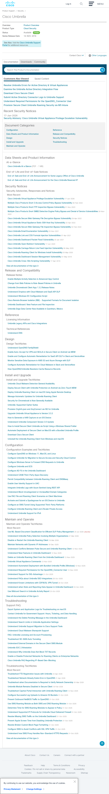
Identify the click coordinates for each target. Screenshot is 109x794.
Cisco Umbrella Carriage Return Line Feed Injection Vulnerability (35, 248)
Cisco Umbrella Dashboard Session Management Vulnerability (35, 257)
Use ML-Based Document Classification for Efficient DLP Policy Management (41, 532)
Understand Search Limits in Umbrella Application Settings (33, 622)
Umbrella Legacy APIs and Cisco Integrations (27, 323)
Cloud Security (30, 28)
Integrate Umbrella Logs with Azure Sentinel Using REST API (34, 488)
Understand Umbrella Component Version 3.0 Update (31, 422)
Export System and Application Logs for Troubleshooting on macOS (37, 609)
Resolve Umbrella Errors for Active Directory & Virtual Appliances (36, 85)
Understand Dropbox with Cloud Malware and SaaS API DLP (34, 292)
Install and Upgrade (15, 142)
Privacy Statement (12, 789)
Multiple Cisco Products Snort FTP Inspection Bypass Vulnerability (36, 207)
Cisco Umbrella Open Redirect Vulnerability (26, 244)
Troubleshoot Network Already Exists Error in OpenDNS (32, 678)
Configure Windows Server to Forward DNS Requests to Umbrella (36, 462)
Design (9, 138)
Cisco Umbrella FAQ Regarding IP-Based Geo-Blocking (32, 660)
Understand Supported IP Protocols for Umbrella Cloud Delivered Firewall (40, 712)
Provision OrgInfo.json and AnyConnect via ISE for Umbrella (33, 409)
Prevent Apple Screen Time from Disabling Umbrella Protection (35, 721)
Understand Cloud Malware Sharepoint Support (28, 631)
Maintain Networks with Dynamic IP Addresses (28, 544)
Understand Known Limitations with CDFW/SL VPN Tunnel (33, 583)
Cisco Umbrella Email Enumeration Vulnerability (28, 231)
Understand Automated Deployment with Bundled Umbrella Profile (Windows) (41, 566)
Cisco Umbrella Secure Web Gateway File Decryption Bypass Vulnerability (40, 218)
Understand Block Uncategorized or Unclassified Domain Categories (37, 492)
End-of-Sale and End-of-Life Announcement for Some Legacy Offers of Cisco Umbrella (46, 176)
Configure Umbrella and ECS (20, 466)
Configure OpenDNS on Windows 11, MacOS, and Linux (32, 454)
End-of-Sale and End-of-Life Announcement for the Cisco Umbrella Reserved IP (43, 180)
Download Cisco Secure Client (19, 93)
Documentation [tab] (11, 62)
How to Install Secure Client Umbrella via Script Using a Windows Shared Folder (42, 426)
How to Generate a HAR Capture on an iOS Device (29, 418)
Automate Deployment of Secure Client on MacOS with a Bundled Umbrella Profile (43, 430)
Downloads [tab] (26, 62)
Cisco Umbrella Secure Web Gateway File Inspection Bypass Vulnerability (39, 227)
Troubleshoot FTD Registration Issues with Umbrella (30, 674)
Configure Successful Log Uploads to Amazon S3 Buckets (33, 695)
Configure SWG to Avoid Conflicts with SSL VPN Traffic (31, 729)
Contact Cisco (75, 55)
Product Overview (31, 25)
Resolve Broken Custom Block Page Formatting (28, 725)
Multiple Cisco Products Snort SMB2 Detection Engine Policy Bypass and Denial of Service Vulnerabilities (53, 211)
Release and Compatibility (64, 134)
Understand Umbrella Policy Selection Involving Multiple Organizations (38, 536)
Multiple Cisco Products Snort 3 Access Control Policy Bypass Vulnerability (40, 203)
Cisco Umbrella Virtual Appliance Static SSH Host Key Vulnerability (37, 223)
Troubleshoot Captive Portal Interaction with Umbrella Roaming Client (38, 691)
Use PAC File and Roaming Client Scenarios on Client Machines (35, 496)
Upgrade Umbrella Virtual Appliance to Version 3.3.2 (30, 413)
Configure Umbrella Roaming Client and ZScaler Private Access (35, 509)
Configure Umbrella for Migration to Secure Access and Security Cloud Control (42, 458)
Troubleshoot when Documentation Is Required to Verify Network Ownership (41, 682)
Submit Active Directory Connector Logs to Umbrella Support (34, 97)
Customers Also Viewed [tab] (16, 79)
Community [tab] (39, 62)
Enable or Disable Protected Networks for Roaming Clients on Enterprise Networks (43, 656)
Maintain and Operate (15, 146)
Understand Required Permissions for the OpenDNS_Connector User (37, 101)
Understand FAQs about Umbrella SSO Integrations (30, 578)
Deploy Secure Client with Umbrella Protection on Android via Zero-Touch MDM (42, 388)
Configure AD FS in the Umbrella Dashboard (27, 471)
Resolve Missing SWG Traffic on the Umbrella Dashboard (32, 716)
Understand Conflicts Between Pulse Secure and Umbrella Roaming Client (40, 549)
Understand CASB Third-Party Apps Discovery (28, 475)
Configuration (12, 130)
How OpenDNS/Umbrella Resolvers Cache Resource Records (34, 369)
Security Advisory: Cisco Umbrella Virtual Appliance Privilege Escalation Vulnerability (45, 118)
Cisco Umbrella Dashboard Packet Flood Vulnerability (31, 240)
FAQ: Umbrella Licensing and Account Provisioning (30, 635)
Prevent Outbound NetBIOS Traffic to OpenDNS (28, 699)
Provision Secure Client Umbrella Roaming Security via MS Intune (36, 105)
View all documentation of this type (21, 266)
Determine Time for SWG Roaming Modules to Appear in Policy (35, 708)
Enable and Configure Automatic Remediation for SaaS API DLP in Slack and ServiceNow (46, 356)
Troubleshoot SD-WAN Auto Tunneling (24, 639)
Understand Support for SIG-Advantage (25, 574)
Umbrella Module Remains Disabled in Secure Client (30, 687)
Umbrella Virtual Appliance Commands (25, 561)
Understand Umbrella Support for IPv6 (24, 513)
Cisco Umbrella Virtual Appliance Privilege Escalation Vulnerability (36, 199)
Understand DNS (15, 333)
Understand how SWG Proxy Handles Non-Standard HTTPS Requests (38, 733)
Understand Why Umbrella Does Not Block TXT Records (32, 652)
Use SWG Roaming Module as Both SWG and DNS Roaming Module (37, 704)
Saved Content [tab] (42, 79)
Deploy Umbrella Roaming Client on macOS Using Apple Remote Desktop (39, 392)
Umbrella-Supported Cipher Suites (23, 405)
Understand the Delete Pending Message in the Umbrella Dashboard (37, 618)
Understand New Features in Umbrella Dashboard (29, 553)
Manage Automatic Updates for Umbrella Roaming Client (32, 396)
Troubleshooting (60, 142)
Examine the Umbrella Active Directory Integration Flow (31, 89)
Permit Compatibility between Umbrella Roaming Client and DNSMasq (38, 479)
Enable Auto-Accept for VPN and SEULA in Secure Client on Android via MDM (41, 352)
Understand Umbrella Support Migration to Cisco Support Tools (35, 626)
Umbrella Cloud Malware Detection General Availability (31, 384)
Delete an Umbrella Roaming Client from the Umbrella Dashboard (36, 557)
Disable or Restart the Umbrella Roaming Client (28, 540)
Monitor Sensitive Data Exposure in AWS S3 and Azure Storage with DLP (39, 360)
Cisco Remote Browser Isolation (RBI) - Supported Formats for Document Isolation (43, 300)
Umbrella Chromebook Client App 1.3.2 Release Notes (31, 287)
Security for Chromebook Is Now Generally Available (30, 401)
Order (36, 33)
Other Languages (99, 55)
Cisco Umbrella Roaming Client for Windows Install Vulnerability (35, 252)
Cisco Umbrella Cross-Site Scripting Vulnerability (29, 261)
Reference (57, 130)
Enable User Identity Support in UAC (23, 483)
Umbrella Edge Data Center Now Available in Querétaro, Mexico (35, 309)
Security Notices (60, 138)
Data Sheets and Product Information (22, 134)
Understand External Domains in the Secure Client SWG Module (35, 643)
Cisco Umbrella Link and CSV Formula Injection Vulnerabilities (34, 235)
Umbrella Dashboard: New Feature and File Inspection (31, 304)
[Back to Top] (102, 743)
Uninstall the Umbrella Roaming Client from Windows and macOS (36, 439)
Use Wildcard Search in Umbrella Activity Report (29, 591)
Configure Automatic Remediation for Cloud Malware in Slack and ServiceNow (41, 365)
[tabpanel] (54, 95)
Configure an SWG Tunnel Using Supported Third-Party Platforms (36, 505)
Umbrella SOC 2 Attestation (20, 648)
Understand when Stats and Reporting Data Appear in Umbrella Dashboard (41, 587)
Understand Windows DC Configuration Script (27, 296)
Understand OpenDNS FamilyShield (23, 348)
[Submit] (102, 70)
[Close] (74, 781)
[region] (39, 786)
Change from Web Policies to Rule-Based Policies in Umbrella (34, 283)
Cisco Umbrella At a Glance (20, 166)
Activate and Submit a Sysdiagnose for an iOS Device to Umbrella (36, 500)
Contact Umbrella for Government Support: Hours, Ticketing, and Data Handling (42, 614)
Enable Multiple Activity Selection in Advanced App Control (33, 279)
